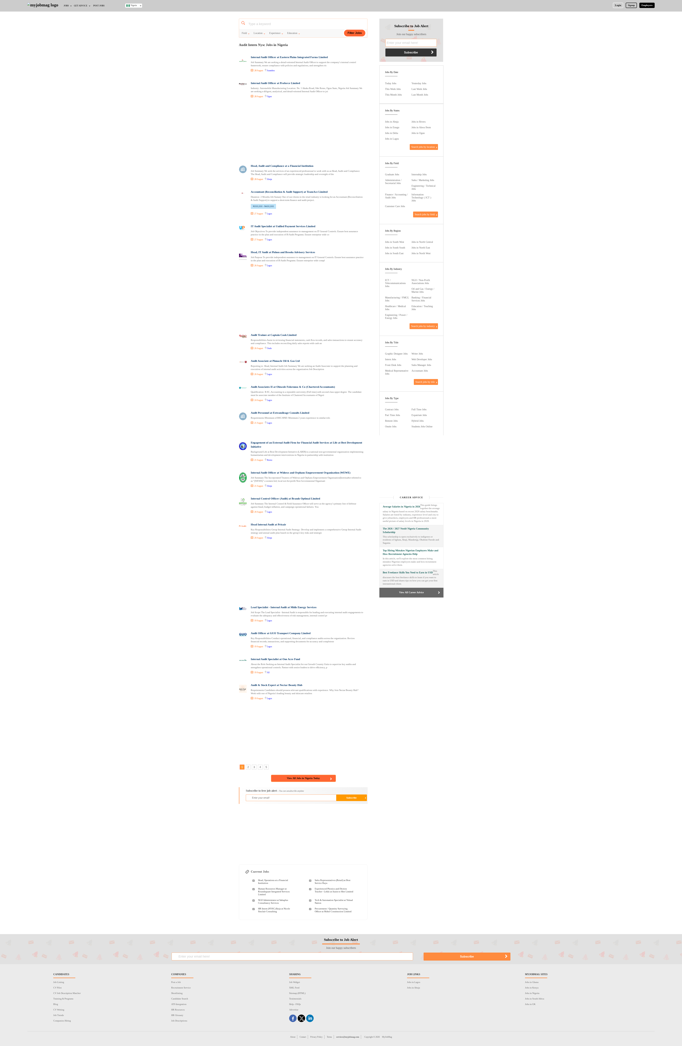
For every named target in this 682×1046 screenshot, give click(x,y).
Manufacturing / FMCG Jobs (397, 299)
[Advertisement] (303, 131)
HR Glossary (177, 1015)
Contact (303, 1037)
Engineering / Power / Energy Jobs (396, 316)
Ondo (269, 348)
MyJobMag (387, 1037)
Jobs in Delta (391, 133)
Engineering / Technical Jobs (423, 187)
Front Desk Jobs (393, 365)
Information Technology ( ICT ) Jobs (421, 197)
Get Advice (80, 5)
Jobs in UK (530, 1004)
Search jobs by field (425, 214)
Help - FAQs (295, 1004)
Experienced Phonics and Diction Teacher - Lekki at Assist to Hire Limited (334, 890)
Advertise (293, 1009)
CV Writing (58, 1009)
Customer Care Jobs (395, 206)
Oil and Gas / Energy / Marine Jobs (423, 290)
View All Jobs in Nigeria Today (303, 778)
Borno (269, 460)
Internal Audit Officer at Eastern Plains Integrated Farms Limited (289, 57)
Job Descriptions (179, 1020)
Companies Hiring (62, 1020)
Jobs (66, 5)
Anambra (271, 70)
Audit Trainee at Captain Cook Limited (273, 335)
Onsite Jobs (390, 426)
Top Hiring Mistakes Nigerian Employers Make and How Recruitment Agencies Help (410, 552)
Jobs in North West (421, 253)
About (292, 1037)
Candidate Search (179, 998)
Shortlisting (177, 993)
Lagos (269, 213)
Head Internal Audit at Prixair (268, 524)
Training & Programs (63, 998)
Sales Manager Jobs (421, 365)
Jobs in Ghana (531, 982)
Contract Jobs (392, 409)
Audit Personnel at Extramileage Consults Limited (280, 412)
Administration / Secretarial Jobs (393, 182)
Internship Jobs (419, 174)
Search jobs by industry (423, 326)
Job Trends (58, 1015)
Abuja (269, 179)
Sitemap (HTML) (297, 993)
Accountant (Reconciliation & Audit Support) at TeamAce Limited (289, 191)
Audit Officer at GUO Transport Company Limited (280, 633)
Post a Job (176, 982)
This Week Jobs (393, 89)
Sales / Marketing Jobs (423, 180)
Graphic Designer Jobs (396, 353)
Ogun (269, 96)
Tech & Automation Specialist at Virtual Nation (334, 901)
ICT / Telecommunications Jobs (395, 283)
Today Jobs (390, 83)
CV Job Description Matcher (67, 993)
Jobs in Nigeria (532, 993)
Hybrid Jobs (418, 420)
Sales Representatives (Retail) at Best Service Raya (332, 881)
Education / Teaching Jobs (422, 308)
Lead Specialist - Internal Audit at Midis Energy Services (283, 607)
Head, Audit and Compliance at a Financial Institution (282, 165)
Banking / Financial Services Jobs (421, 299)
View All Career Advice (411, 592)
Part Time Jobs (392, 415)
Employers (647, 5)
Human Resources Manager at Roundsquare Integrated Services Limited (274, 891)
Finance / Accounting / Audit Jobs (396, 196)
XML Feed (294, 987)
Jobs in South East (394, 253)
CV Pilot (57, 987)
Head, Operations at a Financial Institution (273, 881)
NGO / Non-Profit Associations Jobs (421, 282)
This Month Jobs (393, 94)
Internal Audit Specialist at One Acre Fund (275, 659)
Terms (329, 1037)
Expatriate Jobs (419, 415)
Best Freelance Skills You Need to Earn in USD (408, 572)
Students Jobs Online (422, 426)
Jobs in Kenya (531, 987)
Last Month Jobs (420, 94)
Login (618, 5)
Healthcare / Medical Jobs (395, 308)
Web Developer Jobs (422, 359)
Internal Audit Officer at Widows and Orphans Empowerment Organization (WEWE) (300, 472)
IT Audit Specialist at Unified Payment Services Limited (283, 226)
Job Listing (58, 982)
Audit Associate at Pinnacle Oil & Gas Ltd (275, 361)
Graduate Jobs (392, 174)
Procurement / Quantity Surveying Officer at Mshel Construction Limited (333, 910)
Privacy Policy (316, 1037)
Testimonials (295, 998)
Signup (631, 5)
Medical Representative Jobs (396, 372)
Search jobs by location (423, 146)
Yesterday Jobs (419, 83)
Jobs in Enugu (392, 127)
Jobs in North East (421, 247)
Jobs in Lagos (392, 138)
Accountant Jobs (420, 370)
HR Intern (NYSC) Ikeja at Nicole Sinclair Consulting (274, 910)
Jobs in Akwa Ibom (421, 127)
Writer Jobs (417, 353)
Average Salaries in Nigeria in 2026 (401, 506)
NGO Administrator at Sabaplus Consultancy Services (273, 901)
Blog (55, 1004)
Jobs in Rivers (419, 121)
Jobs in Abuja (392, 121)
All (268, 672)
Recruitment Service (181, 987)
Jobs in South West (394, 241)
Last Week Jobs (419, 89)
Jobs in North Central (422, 241)
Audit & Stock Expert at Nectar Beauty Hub (276, 685)
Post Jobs (99, 5)
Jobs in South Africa (534, 998)
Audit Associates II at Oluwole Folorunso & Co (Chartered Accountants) (293, 386)
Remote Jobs (391, 420)
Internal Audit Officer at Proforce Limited (275, 83)
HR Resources (178, 1009)
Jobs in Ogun (418, 133)
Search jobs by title (425, 381)
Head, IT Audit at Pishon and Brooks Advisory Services (283, 252)
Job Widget (294, 982)
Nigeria (134, 5)
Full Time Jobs (419, 409)
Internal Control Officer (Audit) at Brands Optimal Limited (285, 498)
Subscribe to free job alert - (275, 790)
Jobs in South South (395, 247)
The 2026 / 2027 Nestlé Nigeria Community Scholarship (406, 530)
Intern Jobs (390, 359)
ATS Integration (178, 1004)
